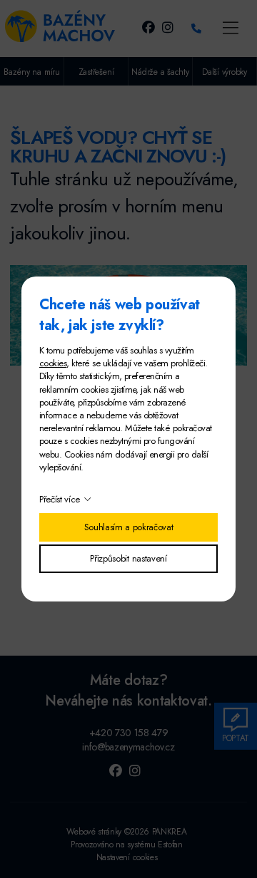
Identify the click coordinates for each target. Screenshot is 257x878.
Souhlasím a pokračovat (128, 527)
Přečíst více (59, 499)
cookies (52, 363)
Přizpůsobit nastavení (128, 558)
